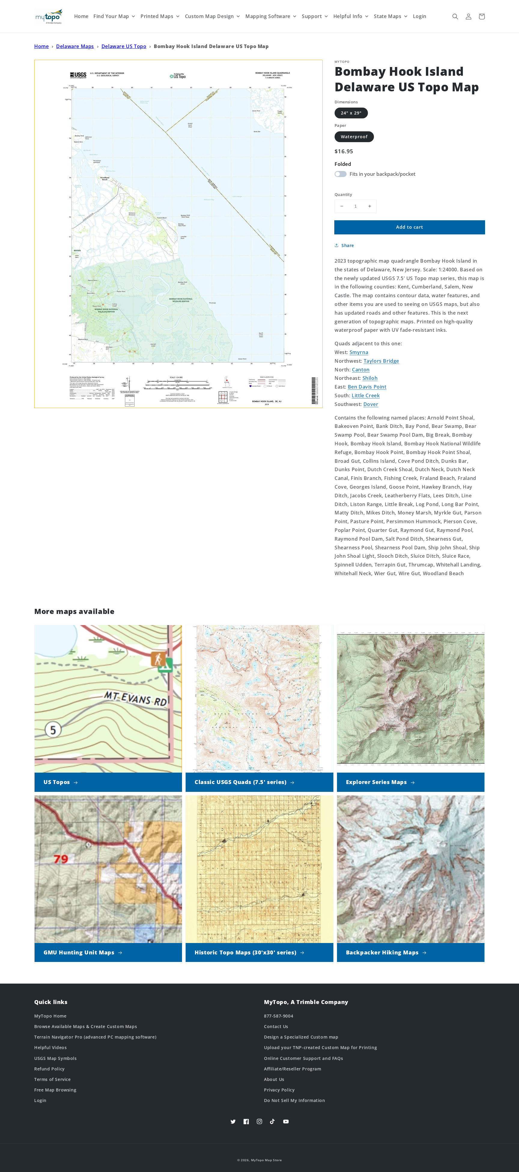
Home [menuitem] (81, 16)
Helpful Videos (50, 1047)
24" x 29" (351, 113)
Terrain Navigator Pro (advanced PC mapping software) (95, 1037)
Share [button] (347, 245)
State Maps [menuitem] (387, 16)
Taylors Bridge (381, 361)
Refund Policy (49, 1069)
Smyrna (359, 352)
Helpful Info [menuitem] (348, 16)
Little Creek (366, 395)
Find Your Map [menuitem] (111, 16)
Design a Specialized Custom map (301, 1037)
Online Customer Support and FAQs (303, 1058)
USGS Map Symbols (55, 1058)
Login (40, 1100)
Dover (370, 404)
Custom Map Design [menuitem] (209, 16)
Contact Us (276, 1026)
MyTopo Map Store (266, 1160)
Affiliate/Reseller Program (292, 1069)
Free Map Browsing (55, 1090)
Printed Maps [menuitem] (157, 16)
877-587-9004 (278, 1016)
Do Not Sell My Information (294, 1100)
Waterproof (354, 136)
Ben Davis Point (367, 386)
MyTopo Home (50, 1016)
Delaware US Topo (124, 46)
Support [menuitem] (312, 16)
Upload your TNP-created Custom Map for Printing (320, 1047)
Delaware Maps (75, 46)
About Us (274, 1079)
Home (41, 46)
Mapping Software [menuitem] (267, 16)
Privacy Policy (279, 1090)
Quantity (343, 194)
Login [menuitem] (419, 16)
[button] (455, 16)
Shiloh (370, 378)
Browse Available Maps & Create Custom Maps (85, 1026)
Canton (361, 369)
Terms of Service (52, 1079)
